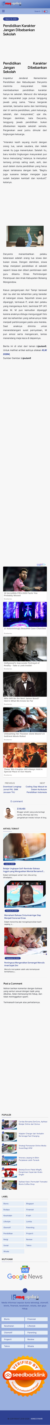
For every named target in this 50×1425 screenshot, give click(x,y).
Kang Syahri (37, 1419)
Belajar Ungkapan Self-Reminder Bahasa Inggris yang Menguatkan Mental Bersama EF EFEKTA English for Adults (23, 870)
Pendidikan (8, 1233)
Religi (5, 1239)
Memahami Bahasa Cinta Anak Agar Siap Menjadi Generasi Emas (22, 916)
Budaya (6, 1209)
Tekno (28, 1245)
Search (37, 11)
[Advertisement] (25, 49)
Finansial (30, 1209)
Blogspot (30, 1203)
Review (29, 1239)
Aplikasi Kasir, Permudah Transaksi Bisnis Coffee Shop (33, 1183)
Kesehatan (7, 1215)
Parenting (30, 1227)
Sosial (5, 1245)
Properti (29, 1233)
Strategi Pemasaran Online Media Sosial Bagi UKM (32, 1147)
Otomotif (7, 1227)
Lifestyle (6, 1221)
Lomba (29, 1221)
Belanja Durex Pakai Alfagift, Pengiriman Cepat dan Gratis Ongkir (30, 1172)
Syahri (21, 808)
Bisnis (5, 1203)
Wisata (6, 1251)
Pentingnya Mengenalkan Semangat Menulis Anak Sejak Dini (24, 964)
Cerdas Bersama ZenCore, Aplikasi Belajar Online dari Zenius (33, 1123)
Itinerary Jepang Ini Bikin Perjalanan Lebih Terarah (29, 1159)
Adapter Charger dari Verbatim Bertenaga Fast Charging (31, 1134)
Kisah (28, 1215)
